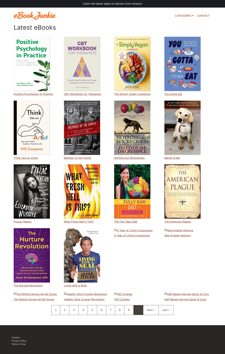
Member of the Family (77, 158)
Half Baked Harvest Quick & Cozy (185, 299)
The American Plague (177, 221)
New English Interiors (177, 235)
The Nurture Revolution (28, 285)
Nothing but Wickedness (129, 158)
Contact (16, 337)
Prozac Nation (22, 221)
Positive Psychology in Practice (33, 94)
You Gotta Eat (173, 94)
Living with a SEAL (75, 285)
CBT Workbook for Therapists (82, 94)
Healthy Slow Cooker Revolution (84, 299)
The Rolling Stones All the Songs (34, 299)
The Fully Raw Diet (125, 221)
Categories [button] (183, 15)
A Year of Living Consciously (132, 235)
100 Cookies (122, 299)
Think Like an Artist (26, 158)
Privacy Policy (19, 340)
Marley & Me (172, 158)
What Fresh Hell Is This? (79, 221)
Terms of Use (19, 344)
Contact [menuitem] (203, 15)
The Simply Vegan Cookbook (132, 94)
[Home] (36, 16)
